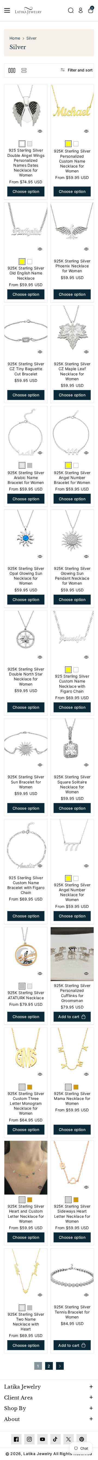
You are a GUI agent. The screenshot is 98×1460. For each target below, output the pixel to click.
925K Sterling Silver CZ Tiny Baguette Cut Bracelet (26, 368)
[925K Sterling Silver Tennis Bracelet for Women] (72, 1276)
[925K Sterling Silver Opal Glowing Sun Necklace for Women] (25, 537)
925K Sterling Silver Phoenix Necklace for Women (72, 266)
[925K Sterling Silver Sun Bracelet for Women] (25, 746)
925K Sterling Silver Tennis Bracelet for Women (72, 1312)
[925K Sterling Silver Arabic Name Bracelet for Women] (25, 433)
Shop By (15, 1408)
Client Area (18, 1398)
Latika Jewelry (22, 1387)
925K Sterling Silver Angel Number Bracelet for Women (72, 477)
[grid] (12, 70)
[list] (24, 70)
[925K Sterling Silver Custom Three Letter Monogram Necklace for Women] (25, 1055)
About (12, 1419)
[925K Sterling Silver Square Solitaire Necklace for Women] (72, 746)
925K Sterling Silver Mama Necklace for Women (72, 1098)
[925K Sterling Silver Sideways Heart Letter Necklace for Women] (72, 1168)
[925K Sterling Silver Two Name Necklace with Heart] (25, 1276)
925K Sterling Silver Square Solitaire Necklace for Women (72, 784)
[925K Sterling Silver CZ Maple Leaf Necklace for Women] (72, 333)
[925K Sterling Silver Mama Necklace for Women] (72, 1055)
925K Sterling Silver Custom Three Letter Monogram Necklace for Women (26, 1103)
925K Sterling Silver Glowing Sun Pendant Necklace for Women (72, 576)
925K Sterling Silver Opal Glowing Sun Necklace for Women (26, 576)
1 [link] (38, 1366)
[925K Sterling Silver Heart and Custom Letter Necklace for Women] (25, 1168)
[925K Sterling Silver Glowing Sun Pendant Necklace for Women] (72, 537)
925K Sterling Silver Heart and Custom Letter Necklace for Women (26, 1213)
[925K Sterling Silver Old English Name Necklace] (25, 230)
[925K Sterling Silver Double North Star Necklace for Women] (25, 638)
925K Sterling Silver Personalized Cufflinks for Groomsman (72, 993)
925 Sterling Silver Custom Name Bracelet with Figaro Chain (25, 885)
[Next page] (60, 1366)
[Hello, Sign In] (80, 10)
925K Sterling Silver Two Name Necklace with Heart (26, 1322)
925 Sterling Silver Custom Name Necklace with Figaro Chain (72, 683)
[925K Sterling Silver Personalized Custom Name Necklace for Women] (72, 112)
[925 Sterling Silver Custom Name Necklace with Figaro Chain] (72, 638)
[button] (8, 10)
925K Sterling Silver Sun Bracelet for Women (26, 781)
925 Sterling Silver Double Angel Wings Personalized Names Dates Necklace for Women (25, 162)
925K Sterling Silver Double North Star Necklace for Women (26, 676)
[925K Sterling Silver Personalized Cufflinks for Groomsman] (72, 954)
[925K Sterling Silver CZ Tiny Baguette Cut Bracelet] (25, 333)
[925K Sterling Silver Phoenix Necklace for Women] (72, 230)
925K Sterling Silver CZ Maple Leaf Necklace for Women (72, 371)
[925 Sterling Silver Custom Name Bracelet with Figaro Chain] (25, 846)
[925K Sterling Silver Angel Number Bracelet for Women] (72, 433)
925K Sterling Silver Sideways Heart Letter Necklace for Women (72, 1213)
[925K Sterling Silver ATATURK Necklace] (25, 954)
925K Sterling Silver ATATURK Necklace (26, 995)
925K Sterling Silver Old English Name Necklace (26, 273)
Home (15, 38)
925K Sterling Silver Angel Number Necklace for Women (72, 892)
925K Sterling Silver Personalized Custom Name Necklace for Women (72, 161)
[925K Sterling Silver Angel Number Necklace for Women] (72, 846)
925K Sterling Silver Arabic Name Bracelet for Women (26, 477)
